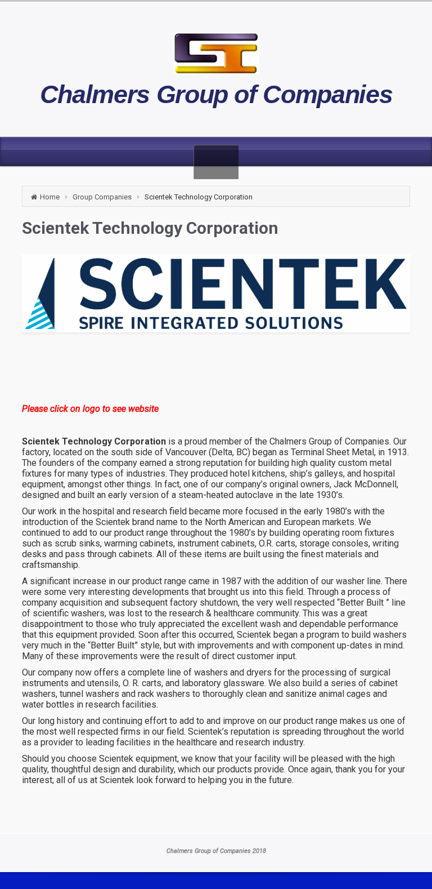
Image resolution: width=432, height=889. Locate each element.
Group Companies (102, 197)
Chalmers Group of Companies (216, 94)
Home (50, 197)
